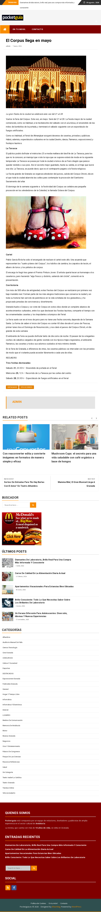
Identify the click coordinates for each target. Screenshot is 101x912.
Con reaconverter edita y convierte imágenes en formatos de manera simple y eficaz (24, 452)
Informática (7, 694)
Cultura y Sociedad (10, 658)
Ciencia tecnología (10, 642)
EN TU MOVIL (19, 24)
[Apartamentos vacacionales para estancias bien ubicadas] (7, 584)
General (6, 684)
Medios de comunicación (12, 715)
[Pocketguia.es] (5, 24)
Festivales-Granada (10, 679)
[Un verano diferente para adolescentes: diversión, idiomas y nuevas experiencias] (7, 611)
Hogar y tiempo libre (11, 689)
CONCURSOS (8, 653)
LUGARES (6, 710)
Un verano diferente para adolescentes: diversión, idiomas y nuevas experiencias (41, 609)
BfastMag (56, 901)
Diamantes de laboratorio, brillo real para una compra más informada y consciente (43, 556)
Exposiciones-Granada (11, 674)
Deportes (6, 663)
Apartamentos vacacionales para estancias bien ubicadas (44, 581)
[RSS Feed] (7, 882)
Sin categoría (8, 767)
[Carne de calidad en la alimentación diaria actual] (7, 571)
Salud (5, 762)
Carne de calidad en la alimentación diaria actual (40, 568)
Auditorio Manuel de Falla (12, 637)
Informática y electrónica (12, 700)
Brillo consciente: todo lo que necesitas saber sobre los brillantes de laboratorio (42, 596)
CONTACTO (37, 24)
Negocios (6, 736)
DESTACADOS (12, 382)
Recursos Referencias (11, 757)
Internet (5, 705)
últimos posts (14, 546)
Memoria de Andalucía (11, 720)
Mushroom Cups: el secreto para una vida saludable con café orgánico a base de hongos (74, 452)
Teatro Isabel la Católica (12, 772)
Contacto (64, 898)
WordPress (76, 901)
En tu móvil (53, 898)
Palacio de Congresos (11, 746)
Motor (5, 726)
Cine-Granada (8, 648)
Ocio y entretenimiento (11, 741)
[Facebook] (13, 882)
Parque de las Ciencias (12, 751)
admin (8, 41)
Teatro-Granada (8, 777)
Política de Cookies (38, 898)
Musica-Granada (9, 731)
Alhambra (6, 632)
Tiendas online (8, 783)
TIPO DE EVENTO (26, 382)
